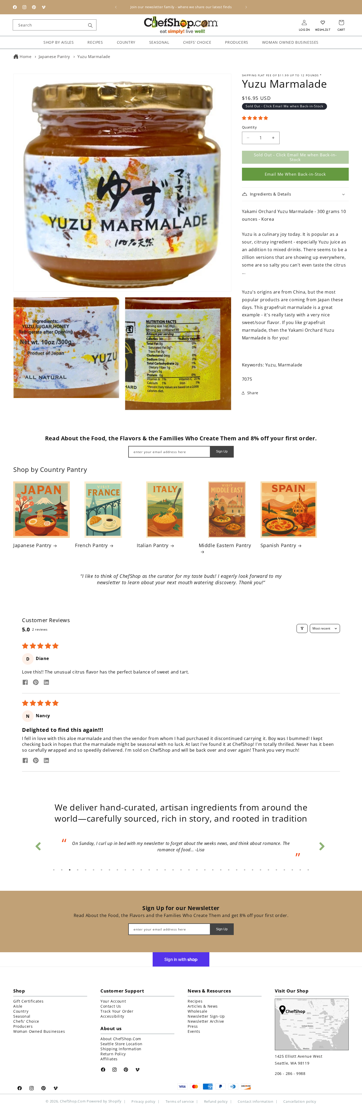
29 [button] (276, 869)
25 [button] (244, 869)
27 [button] (260, 869)
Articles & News (203, 1006)
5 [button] (85, 869)
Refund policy (216, 1101)
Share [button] (252, 392)
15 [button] (165, 869)
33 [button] (308, 869)
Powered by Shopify (104, 1101)
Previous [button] (38, 845)
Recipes (195, 1001)
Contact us (110, 1006)
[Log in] (304, 22)
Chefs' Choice (26, 1021)
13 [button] (149, 869)
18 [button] (189, 869)
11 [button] (133, 869)
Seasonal (21, 1016)
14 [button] (157, 869)
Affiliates (109, 1058)
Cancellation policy (299, 1101)
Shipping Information (121, 1048)
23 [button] (228, 869)
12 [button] (141, 869)
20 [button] (205, 869)
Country (20, 1011)
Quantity (249, 127)
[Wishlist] (323, 22)
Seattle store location (121, 1043)
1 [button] (53, 869)
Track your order (117, 1011)
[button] (255, 118)
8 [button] (109, 869)
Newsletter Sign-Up (206, 1016)
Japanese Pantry (54, 56)
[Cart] (341, 22)
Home (25, 56)
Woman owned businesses (39, 1031)
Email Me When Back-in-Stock (295, 174)
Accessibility (112, 1016)
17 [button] (181, 869)
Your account (113, 1001)
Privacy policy (143, 1101)
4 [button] (77, 869)
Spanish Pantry (278, 545)
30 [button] (284, 869)
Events (194, 1031)
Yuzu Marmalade (93, 56)
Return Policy (113, 1053)
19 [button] (197, 869)
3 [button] (69, 869)
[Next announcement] (246, 7)
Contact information (255, 1101)
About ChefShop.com (120, 1038)
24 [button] (236, 869)
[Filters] (302, 628)
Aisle (18, 1006)
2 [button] (61, 869)
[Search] (90, 25)
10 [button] (125, 869)
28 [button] (268, 869)
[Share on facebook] (25, 683)
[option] (181, 848)
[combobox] (54, 25)
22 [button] (220, 869)
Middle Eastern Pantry (225, 545)
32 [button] (300, 869)
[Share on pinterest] (36, 682)
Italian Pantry (152, 545)
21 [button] (212, 869)
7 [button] (101, 869)
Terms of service (180, 1101)
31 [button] (292, 869)
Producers (23, 1026)
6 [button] (93, 869)
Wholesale (197, 1011)
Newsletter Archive (206, 1021)
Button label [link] (181, 597)
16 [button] (173, 869)
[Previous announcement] (116, 7)
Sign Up (222, 451)
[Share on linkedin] (46, 683)
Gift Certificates (28, 1001)
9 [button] (117, 869)
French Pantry (91, 545)
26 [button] (252, 869)
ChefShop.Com (73, 1101)
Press (193, 1026)
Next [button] (321, 845)
